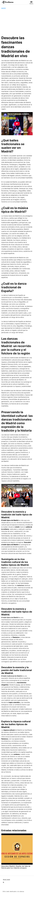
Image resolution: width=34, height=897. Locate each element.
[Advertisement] (17, 22)
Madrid (3, 8)
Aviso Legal (6, 879)
